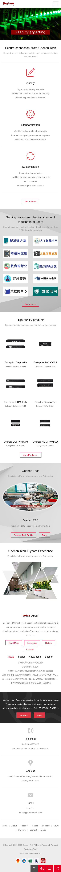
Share (57, 868)
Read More (14, 643)
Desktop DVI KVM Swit (16, 442)
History (48, 643)
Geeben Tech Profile (23, 535)
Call (42, 868)
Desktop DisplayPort (45, 402)
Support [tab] (49, 657)
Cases (35, 826)
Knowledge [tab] (35, 657)
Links (43, 830)
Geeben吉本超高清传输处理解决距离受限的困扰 (30, 671)
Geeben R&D (30, 520)
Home (4, 826)
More (39, 715)
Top (34, 868)
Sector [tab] (21, 657)
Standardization (30, 124)
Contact (33, 830)
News (56, 826)
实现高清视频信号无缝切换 (30, 662)
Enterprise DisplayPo (15, 362)
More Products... (30, 455)
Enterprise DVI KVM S (45, 362)
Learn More (30, 201)
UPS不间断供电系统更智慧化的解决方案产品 (30, 683)
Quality (30, 83)
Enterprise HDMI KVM (15, 402)
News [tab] (11, 657)
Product (24, 826)
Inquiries (24, 715)
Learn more (30, 304)
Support (45, 826)
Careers (30, 649)
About (14, 826)
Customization (30, 166)
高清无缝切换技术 (30, 666)
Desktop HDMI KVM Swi (45, 442)
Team (44, 535)
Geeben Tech (8, 4)
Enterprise (32, 643)
